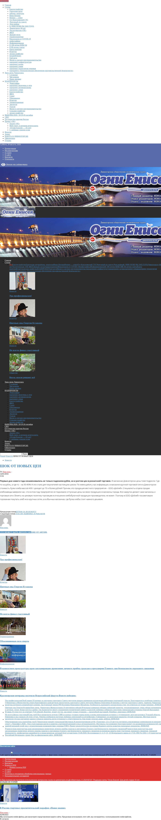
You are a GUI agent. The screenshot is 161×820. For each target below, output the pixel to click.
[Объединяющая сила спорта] (13, 634)
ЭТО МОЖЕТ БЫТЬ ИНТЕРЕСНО (15, 532)
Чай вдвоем (14, 77)
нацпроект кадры (16, 64)
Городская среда (15, 11)
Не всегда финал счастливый (24, 350)
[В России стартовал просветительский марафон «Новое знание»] (19, 801)
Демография (14, 83)
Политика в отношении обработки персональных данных (28, 774)
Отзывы (8, 141)
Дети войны (14, 24)
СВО (7, 117)
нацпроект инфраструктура (20, 62)
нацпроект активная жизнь (20, 88)
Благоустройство (16, 9)
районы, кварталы (16, 13)
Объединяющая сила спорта (14, 641)
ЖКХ (11, 33)
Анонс (7, 134)
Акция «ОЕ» (14, 124)
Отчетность (9, 159)
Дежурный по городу (18, 22)
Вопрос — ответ (16, 18)
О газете (8, 153)
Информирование (16, 43)
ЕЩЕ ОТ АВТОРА (39, 532)
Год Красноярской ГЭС (18, 20)
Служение (13, 75)
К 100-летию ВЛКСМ (18, 45)
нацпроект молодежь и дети (20, 85)
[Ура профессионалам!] (22, 289)
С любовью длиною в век (19, 130)
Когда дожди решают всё (22, 377)
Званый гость (14, 35)
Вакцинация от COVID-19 (20, 39)
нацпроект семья (16, 66)
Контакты (9, 157)
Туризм (12, 107)
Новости (12, 291)
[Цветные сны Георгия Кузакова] (22, 316)
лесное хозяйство (16, 54)
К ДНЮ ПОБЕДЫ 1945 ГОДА (21, 26)
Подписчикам (10, 149)
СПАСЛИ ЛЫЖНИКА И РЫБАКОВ (30, 514)
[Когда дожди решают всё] (22, 371)
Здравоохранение (16, 37)
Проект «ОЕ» (10, 121)
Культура (13, 52)
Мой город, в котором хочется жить (23, 126)
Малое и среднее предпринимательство (25, 60)
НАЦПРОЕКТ (15, 56)
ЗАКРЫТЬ (4, 1)
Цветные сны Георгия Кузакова (25, 323)
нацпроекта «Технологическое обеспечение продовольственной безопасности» (41, 71)
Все (10, 265)
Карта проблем (15, 49)
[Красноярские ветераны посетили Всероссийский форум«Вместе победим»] (13, 689)
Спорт (11, 96)
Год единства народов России (17, 119)
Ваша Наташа (14, 16)
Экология (13, 105)
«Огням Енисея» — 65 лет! (20, 128)
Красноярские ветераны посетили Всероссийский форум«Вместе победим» (38, 695)
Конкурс (8, 132)
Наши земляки (15, 79)
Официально (10, 138)
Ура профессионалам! (20, 296)
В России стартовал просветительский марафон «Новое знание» (33, 808)
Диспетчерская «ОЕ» (17, 30)
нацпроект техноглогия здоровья (22, 69)
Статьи (7, 7)
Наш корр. (7, 472)
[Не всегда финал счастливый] (22, 344)
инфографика (14, 41)
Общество (13, 373)
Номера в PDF (10, 765)
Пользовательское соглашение (17, 776)
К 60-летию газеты (17, 47)
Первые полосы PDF (17, 767)
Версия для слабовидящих (16, 164)
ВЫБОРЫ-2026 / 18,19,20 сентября (19, 115)
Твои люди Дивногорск (14, 73)
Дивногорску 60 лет (17, 28)
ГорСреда (13, 58)
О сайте (8, 155)
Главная (8, 5)
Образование (14, 98)
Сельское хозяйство (17, 111)
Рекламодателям (11, 151)
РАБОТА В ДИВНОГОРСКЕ (16, 136)
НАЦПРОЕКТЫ (11, 81)
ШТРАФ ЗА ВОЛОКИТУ (26, 512)
